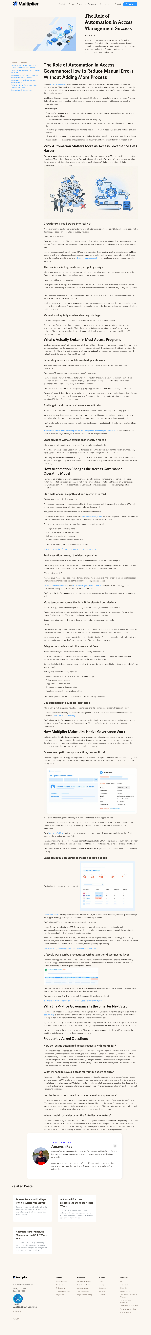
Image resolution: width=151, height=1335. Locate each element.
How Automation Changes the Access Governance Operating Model (24, 76)
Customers (81, 4)
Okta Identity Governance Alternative (128, 1296)
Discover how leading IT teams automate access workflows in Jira (70, 549)
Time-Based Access (51, 914)
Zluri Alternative (125, 1312)
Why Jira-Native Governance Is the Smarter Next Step (23, 86)
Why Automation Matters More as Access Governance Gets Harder (23, 66)
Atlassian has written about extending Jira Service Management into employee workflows (79, 430)
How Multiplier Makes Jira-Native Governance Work (23, 81)
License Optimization (63, 1291)
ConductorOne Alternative (129, 1306)
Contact (118, 4)
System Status (125, 1291)
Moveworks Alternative (128, 1309)
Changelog (123, 1288)
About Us (102, 1291)
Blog (121, 1281)
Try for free (130, 4)
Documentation (106, 4)
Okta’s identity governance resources (87, 585)
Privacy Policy (17, 1311)
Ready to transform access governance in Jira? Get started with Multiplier (73, 1001)
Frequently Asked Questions (21, 90)
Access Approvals (83, 1288)
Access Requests (61, 1281)
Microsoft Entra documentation (56, 585)
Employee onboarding (84, 1295)
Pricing (71, 4)
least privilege (49, 1015)
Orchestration (60, 1288)
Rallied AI (16, 1319)
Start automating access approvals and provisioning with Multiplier (70, 948)
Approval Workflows (56, 833)
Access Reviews (61, 1285)
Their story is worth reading (64, 715)
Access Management (84, 1281)
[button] (63, 4)
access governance (57, 84)
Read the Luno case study (87, 258)
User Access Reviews (84, 1285)
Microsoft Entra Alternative (125, 1301)
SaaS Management (83, 1291)
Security (101, 1285)
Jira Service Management (92, 516)
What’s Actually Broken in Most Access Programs (25, 71)
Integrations (60, 1295)
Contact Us (102, 1295)
